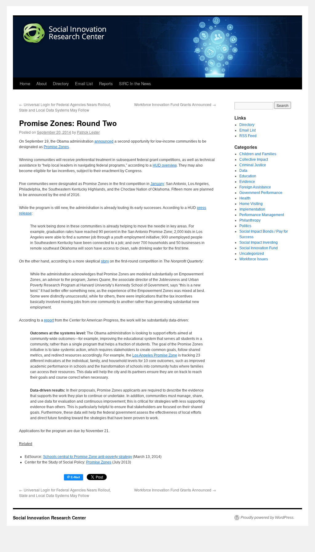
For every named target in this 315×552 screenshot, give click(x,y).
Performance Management (261, 215)
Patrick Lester (88, 132)
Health (244, 198)
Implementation (252, 209)
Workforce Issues (253, 259)
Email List (84, 83)
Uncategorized (251, 253)
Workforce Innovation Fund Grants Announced (175, 104)
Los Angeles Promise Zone (154, 355)
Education (247, 176)
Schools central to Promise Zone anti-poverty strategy (87, 457)
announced (104, 141)
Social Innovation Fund (258, 248)
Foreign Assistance (255, 187)
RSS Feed (248, 136)
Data (243, 170)
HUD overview (165, 165)
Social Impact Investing (258, 242)
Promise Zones (56, 147)
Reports (106, 83)
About (41, 83)
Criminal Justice (252, 165)
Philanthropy (250, 220)
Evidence (247, 181)
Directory (61, 83)
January (157, 184)
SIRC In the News (135, 83)
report (49, 320)
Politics (245, 226)
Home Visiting (251, 204)
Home (25, 83)
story (105, 261)
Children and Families (257, 154)
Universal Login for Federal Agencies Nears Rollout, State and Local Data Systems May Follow (65, 107)
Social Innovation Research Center (49, 518)
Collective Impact (253, 159)
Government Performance (260, 193)
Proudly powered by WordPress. (267, 517)
